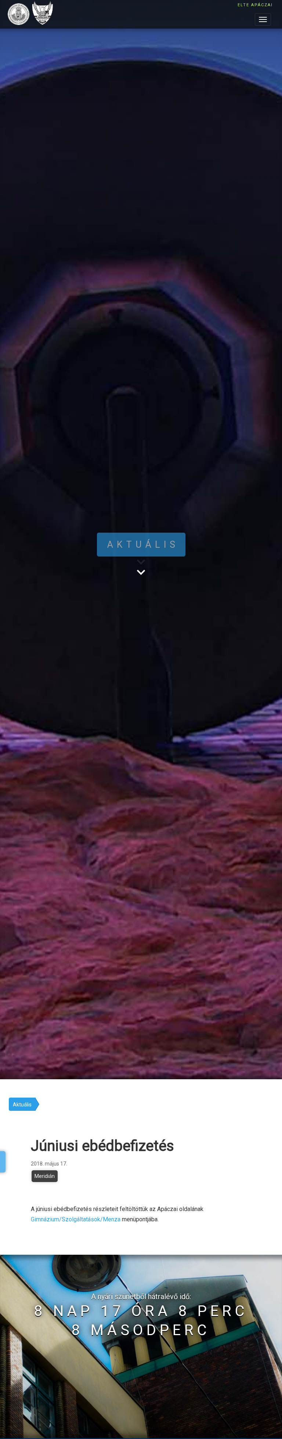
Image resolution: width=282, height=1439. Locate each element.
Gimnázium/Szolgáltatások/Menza (75, 1219)
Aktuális (22, 1105)
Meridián (45, 1176)
